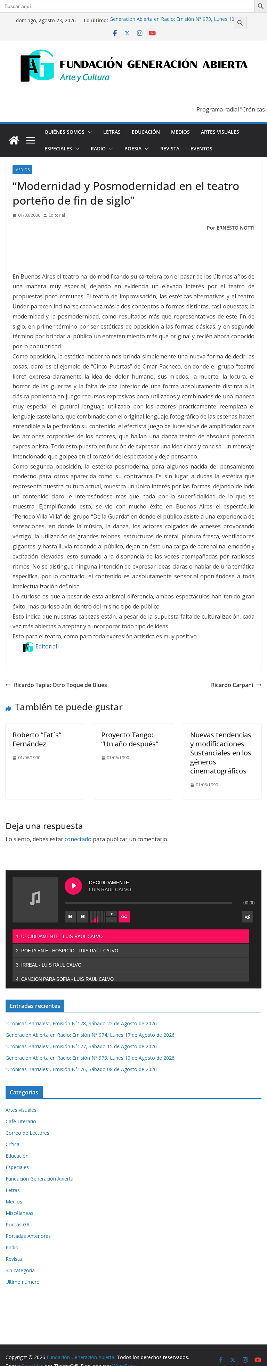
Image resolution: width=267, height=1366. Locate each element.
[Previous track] (70, 916)
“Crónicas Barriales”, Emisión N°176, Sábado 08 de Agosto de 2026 (81, 1069)
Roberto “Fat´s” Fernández (37, 739)
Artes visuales (220, 132)
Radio (98, 148)
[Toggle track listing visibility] (247, 916)
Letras (112, 132)
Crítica (12, 1144)
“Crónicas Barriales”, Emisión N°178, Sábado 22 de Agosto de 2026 (81, 1023)
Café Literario (21, 1121)
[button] (88, 132)
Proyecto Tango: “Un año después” (129, 739)
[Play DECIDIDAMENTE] (73, 886)
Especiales (58, 148)
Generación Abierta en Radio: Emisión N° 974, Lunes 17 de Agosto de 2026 (90, 1035)
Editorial (57, 215)
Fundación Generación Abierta (39, 1178)
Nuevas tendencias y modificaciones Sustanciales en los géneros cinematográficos (220, 753)
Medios (180, 132)
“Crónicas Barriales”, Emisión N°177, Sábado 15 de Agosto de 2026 (81, 1046)
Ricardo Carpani (232, 685)
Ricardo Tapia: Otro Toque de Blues (60, 685)
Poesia (132, 148)
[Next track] (82, 916)
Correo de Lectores (27, 1132)
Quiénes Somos (64, 132)
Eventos (201, 148)
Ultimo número (23, 1281)
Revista (169, 148)
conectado (78, 839)
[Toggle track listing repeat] (124, 916)
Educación (146, 132)
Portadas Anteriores (28, 1236)
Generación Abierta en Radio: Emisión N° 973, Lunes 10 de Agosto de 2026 (90, 1057)
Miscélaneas (19, 1213)
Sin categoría (20, 1270)
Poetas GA (18, 1224)
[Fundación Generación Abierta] (14, 140)
